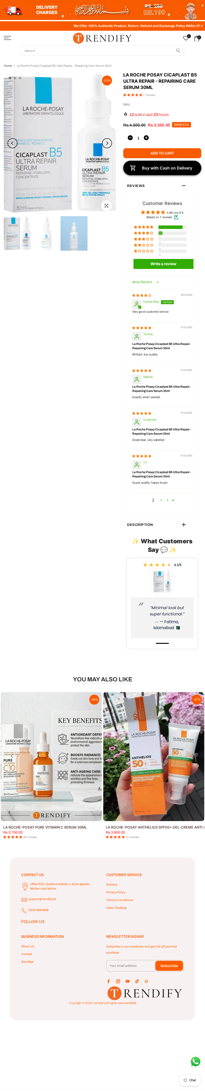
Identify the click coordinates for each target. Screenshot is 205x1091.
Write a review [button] (163, 264)
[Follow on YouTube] (127, 981)
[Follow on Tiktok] (137, 981)
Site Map (27, 962)
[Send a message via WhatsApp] (195, 1062)
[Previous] (13, 143)
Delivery (112, 884)
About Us (27, 946)
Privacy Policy (115, 892)
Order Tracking (116, 908)
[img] (141, 295)
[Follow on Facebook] (108, 981)
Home (8, 65)
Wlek (133, 1003)
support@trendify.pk (42, 899)
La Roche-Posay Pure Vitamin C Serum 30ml (45, 827)
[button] (133, 95)
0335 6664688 (38, 910)
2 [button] (161, 500)
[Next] (107, 143)
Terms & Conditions (119, 900)
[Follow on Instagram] (118, 981)
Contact (26, 954)
